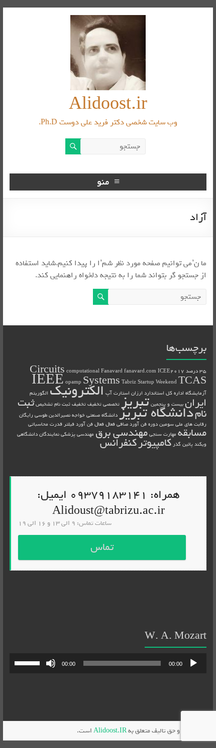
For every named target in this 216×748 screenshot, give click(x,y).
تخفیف (94, 404)
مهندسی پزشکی (77, 434)
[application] (108, 663)
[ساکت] (51, 663)
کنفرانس (118, 443)
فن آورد (84, 424)
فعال (99, 424)
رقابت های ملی (190, 424)
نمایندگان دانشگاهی (38, 434)
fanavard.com (140, 371)
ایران (195, 403)
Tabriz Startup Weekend (149, 382)
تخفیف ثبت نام (70, 404)
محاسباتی (38, 424)
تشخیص (44, 404)
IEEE (48, 379)
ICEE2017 (171, 371)
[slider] (29, 662)
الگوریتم (39, 393)
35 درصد (196, 371)
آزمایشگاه (195, 393)
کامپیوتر (154, 443)
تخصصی (111, 404)
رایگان (26, 415)
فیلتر (69, 424)
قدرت (56, 424)
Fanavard (112, 371)
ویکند (200, 444)
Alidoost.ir (108, 104)
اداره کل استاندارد (164, 393)
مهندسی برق (121, 433)
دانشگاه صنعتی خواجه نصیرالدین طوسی (76, 415)
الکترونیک (77, 391)
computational (82, 371)
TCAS (192, 380)
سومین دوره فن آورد (152, 424)
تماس (102, 547)
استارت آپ (117, 393)
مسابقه (192, 433)
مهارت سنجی (162, 434)
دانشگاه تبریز (156, 413)
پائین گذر (183, 444)
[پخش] (193, 663)
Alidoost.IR (110, 730)
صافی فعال (116, 424)
